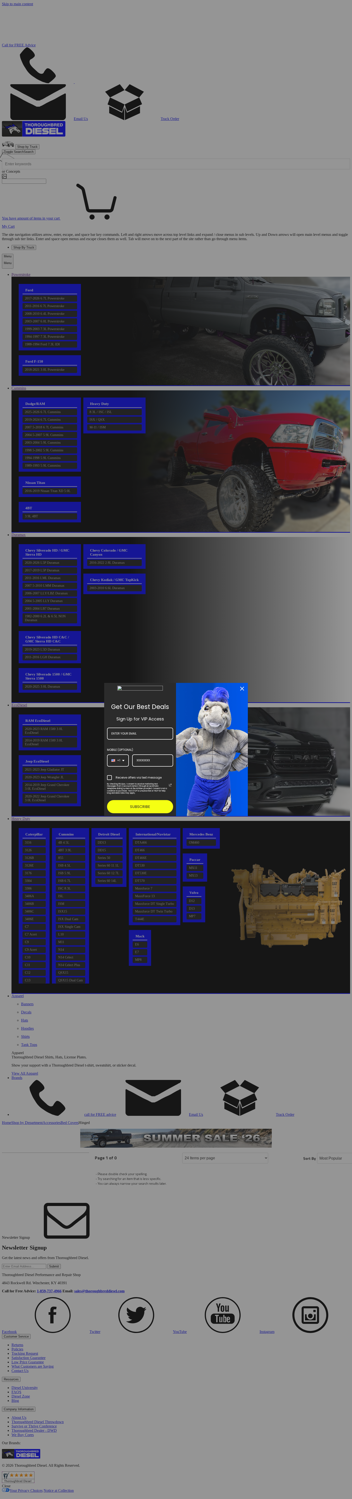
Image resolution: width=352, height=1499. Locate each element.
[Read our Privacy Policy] (170, 785)
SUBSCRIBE (140, 806)
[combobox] (118, 760)
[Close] (242, 688)
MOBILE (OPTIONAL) (120, 750)
